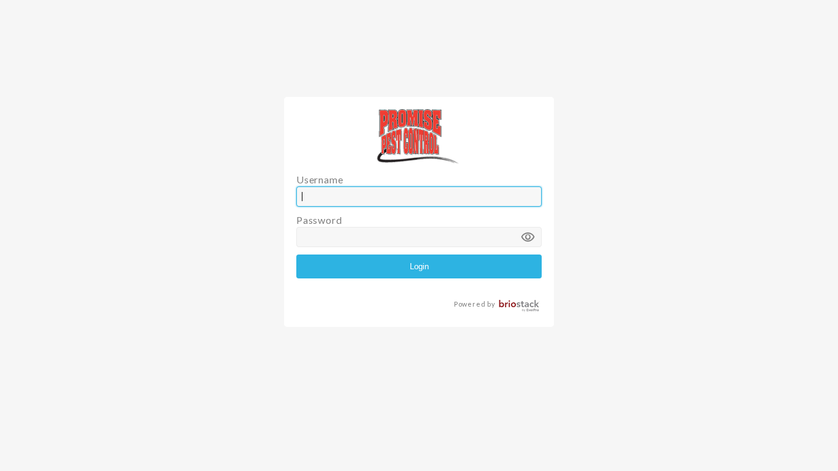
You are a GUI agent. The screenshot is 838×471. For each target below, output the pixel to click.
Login (419, 266)
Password (416, 230)
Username (319, 179)
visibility (528, 237)
